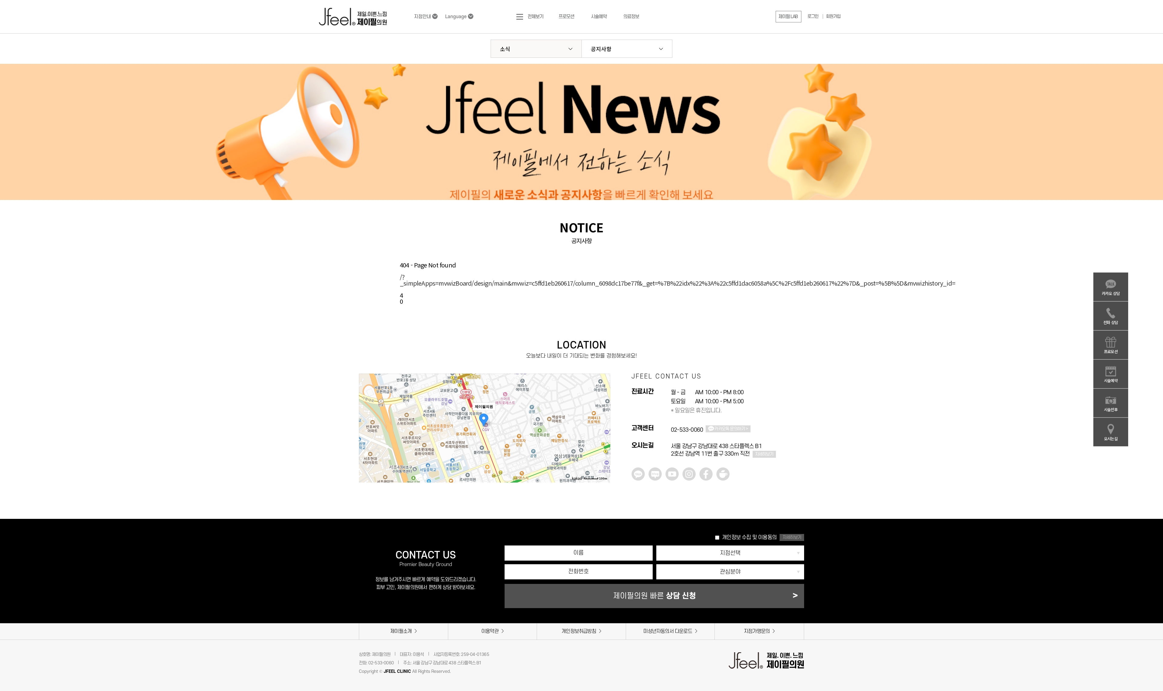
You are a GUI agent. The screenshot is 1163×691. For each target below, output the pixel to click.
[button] (788, 16)
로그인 (812, 16)
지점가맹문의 (757, 631)
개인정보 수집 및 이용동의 (749, 537)
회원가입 (833, 16)
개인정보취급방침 (579, 631)
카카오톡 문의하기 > (731, 428)
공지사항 (601, 49)
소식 (505, 49)
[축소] (603, 418)
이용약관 (490, 631)
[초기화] (603, 429)
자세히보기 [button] (792, 537)
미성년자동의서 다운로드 (667, 631)
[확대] (603, 408)
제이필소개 (401, 631)
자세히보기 (764, 454)
